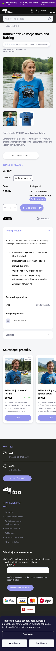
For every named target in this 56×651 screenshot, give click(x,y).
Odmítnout (14, 643)
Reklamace (10, 533)
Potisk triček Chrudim (14, 537)
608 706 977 (15, 470)
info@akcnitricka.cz (19, 457)
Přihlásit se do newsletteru (20, 588)
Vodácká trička (19, 320)
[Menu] (52, 10)
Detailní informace (12, 165)
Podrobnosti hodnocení (39, 44)
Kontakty (9, 512)
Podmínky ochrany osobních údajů (13, 522)
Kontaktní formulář (17, 478)
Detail (18, 418)
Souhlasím (41, 643)
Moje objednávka (12, 542)
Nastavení (28, 634)
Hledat (49, 19)
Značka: (9, 51)
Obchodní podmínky (14, 517)
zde (38, 627)
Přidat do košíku (29, 208)
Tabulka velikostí (12, 528)
